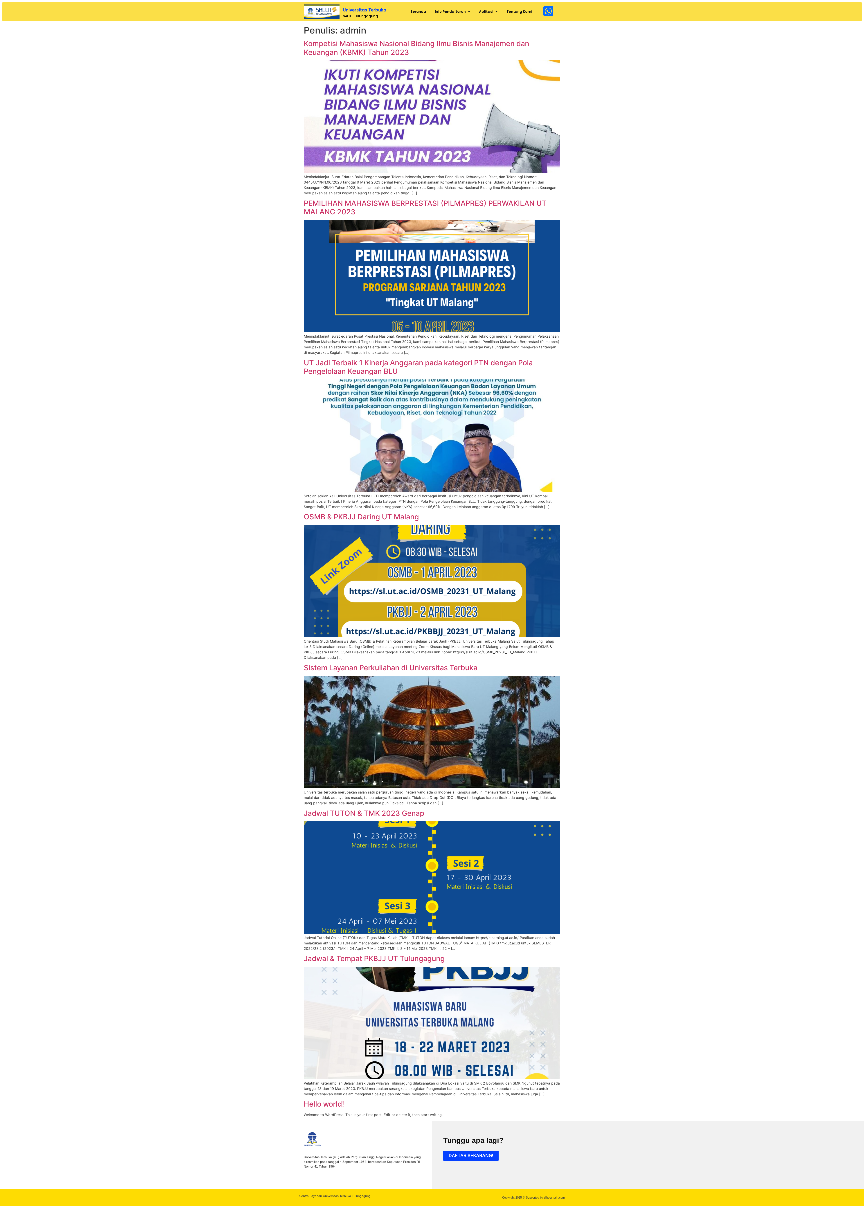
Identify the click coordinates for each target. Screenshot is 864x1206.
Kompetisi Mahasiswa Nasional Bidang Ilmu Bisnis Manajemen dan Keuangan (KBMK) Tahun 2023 (416, 47)
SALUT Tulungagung (360, 16)
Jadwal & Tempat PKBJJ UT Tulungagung (374, 958)
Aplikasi (486, 11)
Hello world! (324, 1104)
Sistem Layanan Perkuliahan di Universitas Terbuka (390, 667)
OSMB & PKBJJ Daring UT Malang (361, 516)
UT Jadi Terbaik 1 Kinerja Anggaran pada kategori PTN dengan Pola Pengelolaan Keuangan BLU (418, 367)
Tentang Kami (519, 11)
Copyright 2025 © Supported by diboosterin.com (533, 1197)
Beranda (418, 11)
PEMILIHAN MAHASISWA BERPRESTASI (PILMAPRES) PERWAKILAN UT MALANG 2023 (425, 207)
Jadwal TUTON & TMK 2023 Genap (364, 813)
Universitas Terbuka (364, 10)
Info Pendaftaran (450, 11)
